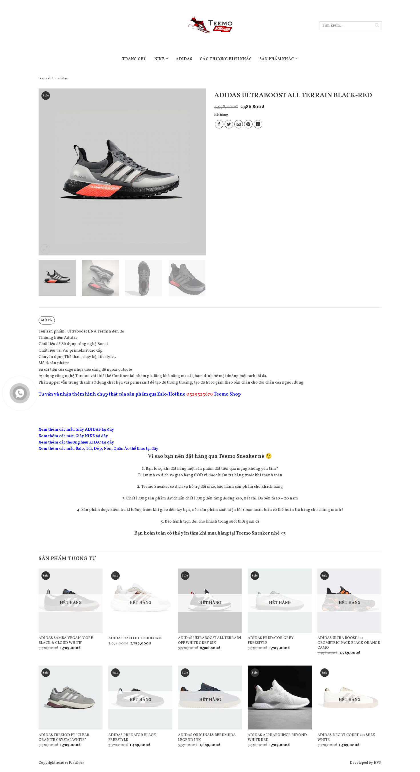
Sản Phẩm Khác (276, 59)
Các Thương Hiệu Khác (226, 59)
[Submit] (377, 26)
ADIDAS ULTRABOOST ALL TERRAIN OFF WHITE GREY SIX (209, 641)
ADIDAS (184, 59)
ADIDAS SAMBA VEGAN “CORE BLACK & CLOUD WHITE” (66, 641)
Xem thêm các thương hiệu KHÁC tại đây (76, 442)
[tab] (47, 320)
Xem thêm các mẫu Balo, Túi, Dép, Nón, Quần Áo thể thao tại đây (98, 448)
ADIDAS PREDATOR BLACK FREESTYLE (132, 738)
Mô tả (46, 320)
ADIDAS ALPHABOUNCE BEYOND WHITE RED (277, 738)
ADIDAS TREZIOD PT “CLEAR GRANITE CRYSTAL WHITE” (64, 738)
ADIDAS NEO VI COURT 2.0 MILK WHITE (346, 738)
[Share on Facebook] (219, 124)
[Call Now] (20, 393)
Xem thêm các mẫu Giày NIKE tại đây (73, 436)
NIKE (159, 59)
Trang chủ (46, 78)
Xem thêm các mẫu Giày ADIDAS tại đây (76, 429)
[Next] (195, 172)
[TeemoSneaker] (210, 25)
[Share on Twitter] (229, 124)
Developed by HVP (365, 762)
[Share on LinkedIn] (258, 124)
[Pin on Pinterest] (248, 124)
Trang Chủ (134, 59)
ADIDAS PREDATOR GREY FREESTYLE (271, 641)
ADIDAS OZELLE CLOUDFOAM (135, 638)
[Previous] (49, 172)
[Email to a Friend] (238, 124)
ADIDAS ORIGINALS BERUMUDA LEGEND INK (207, 738)
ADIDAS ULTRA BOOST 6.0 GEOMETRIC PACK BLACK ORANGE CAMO (348, 643)
